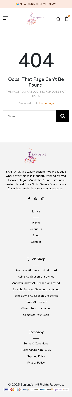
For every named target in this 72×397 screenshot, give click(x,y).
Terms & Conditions (36, 343)
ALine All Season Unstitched (36, 277)
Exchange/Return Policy (36, 350)
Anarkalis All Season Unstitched (36, 270)
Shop (36, 235)
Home (36, 223)
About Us (36, 229)
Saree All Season (36, 302)
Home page (46, 103)
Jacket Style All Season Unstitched (36, 296)
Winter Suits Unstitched (36, 308)
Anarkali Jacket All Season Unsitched (36, 283)
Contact (36, 242)
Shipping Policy (36, 356)
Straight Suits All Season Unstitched (36, 289)
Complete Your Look (36, 315)
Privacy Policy (36, 363)
